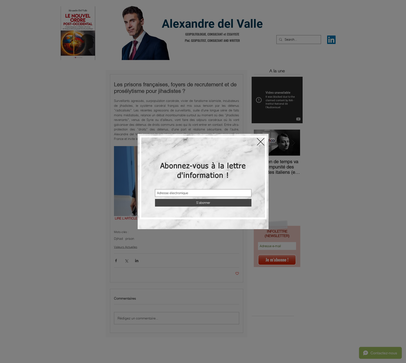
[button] (260, 141)
